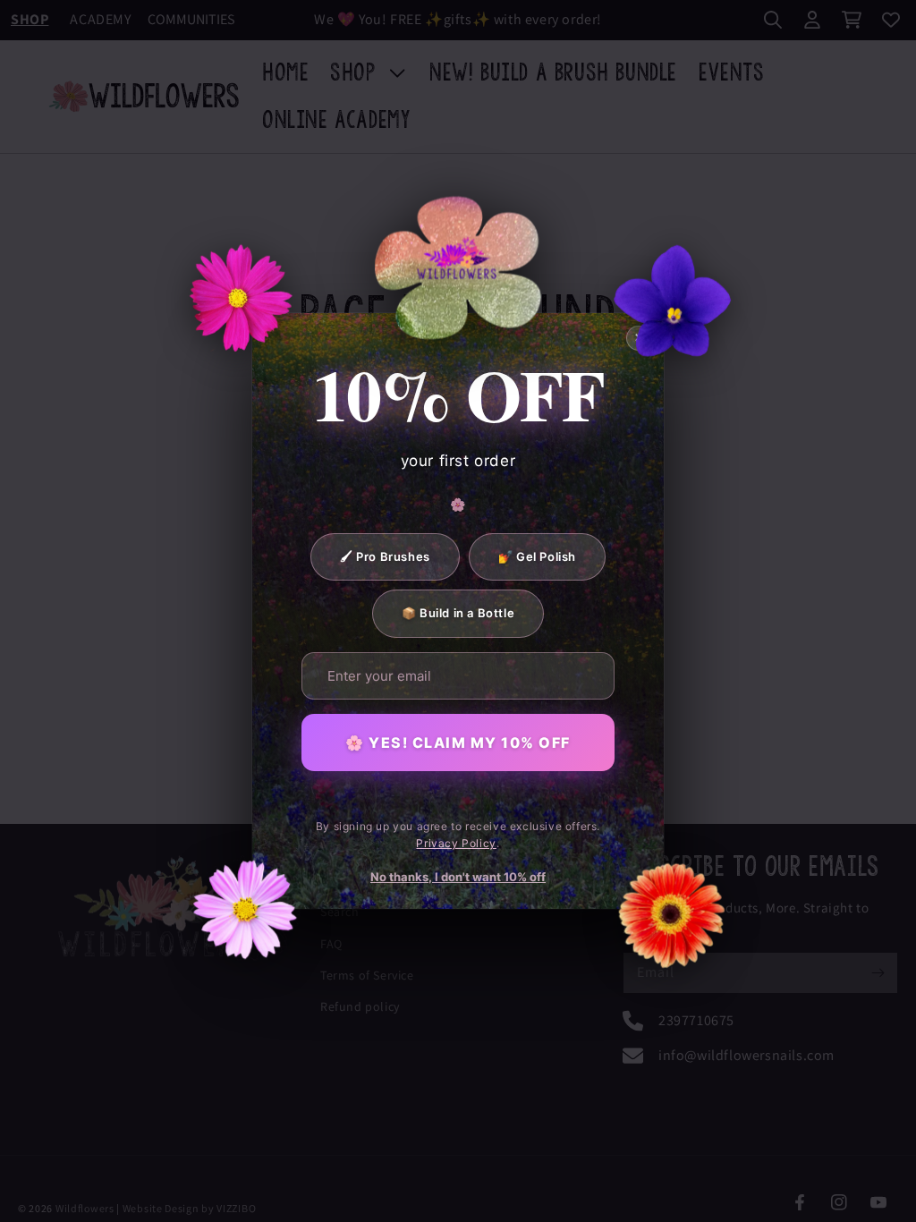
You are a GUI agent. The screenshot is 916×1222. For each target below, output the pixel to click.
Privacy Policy (456, 843)
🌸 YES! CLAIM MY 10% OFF (458, 742)
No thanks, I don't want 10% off (458, 877)
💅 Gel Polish (537, 556)
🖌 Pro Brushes (385, 556)
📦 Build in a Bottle (458, 613)
